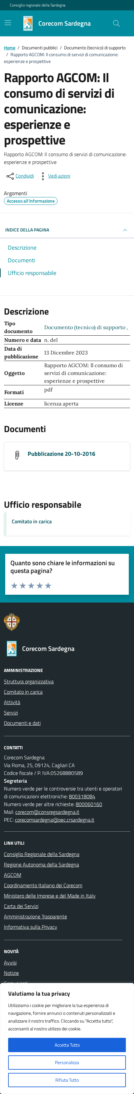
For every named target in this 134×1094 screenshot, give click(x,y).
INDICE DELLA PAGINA (27, 229)
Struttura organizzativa (29, 681)
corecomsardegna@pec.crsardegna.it (54, 820)
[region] (67, 1038)
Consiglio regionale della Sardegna (37, 5)
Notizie (11, 973)
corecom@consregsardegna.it (47, 812)
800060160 (89, 804)
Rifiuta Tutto (67, 1079)
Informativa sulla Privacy (30, 927)
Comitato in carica (32, 521)
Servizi (11, 712)
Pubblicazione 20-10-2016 (61, 453)
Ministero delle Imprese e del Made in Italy (50, 896)
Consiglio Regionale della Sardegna (41, 854)
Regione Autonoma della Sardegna (41, 864)
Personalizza (67, 1062)
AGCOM (12, 875)
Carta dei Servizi (21, 906)
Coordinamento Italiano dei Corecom (43, 885)
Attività (12, 702)
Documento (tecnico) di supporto (85, 327)
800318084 (82, 796)
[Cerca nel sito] (116, 23)
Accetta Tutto (67, 1044)
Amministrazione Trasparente (35, 916)
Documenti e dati (22, 723)
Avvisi (10, 962)
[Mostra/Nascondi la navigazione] (8, 23)
